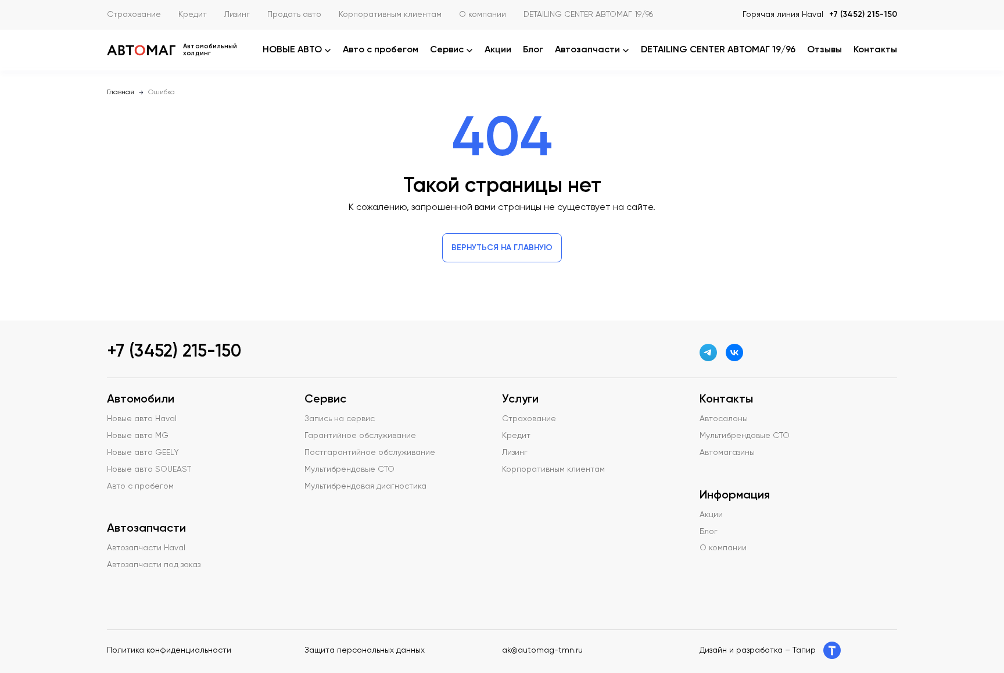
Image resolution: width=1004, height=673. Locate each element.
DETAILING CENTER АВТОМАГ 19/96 (588, 14)
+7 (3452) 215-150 (863, 14)
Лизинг (237, 14)
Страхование (134, 14)
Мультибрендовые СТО (349, 469)
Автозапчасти (587, 50)
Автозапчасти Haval (146, 548)
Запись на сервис (339, 419)
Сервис (447, 50)
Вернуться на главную (502, 248)
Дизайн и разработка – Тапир (758, 650)
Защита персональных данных (364, 650)
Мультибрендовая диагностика (365, 486)
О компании (482, 14)
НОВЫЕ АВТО (292, 50)
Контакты (875, 50)
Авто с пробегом (380, 50)
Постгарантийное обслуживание (369, 452)
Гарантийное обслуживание (360, 436)
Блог (533, 50)
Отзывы (824, 50)
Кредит (192, 14)
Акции (498, 50)
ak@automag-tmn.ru (542, 650)
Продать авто (294, 14)
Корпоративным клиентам (390, 14)
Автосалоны (724, 419)
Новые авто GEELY (143, 452)
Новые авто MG (137, 436)
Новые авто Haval (142, 419)
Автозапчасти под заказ (153, 565)
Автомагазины (727, 452)
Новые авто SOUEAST (149, 469)
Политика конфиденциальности (169, 650)
